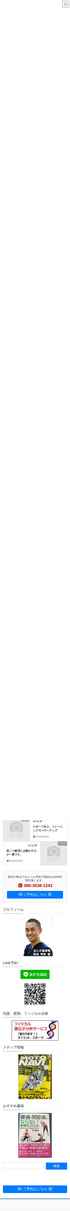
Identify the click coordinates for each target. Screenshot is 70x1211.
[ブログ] (16, 825)
